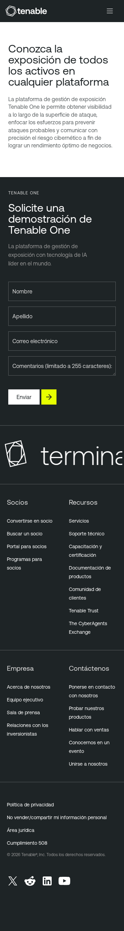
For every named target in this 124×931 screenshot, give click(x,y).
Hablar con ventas (89, 730)
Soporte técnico (86, 533)
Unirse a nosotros (88, 764)
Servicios (79, 521)
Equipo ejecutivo (25, 699)
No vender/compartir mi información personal (57, 817)
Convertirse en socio (29, 521)
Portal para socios (26, 546)
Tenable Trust (84, 610)
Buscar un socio (24, 533)
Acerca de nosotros (28, 687)
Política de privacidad (30, 804)
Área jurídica (20, 830)
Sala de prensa (23, 712)
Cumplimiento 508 (27, 843)
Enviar (24, 397)
